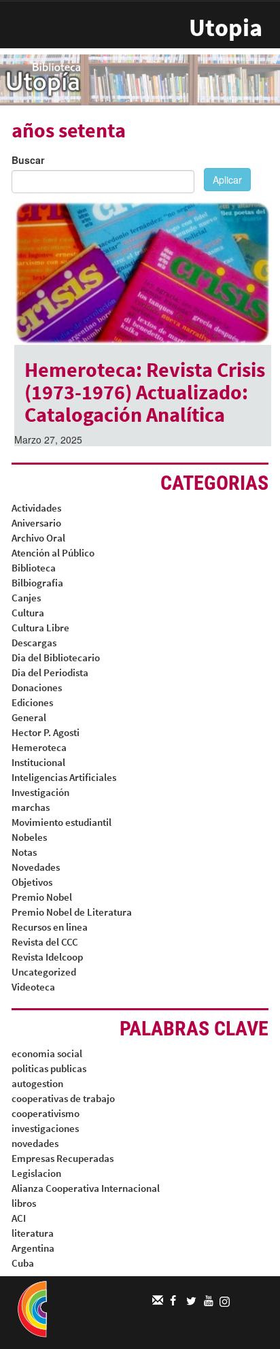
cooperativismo (46, 1113)
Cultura (28, 612)
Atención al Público (53, 552)
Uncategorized (44, 971)
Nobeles (29, 837)
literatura (33, 1233)
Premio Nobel (42, 896)
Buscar (28, 160)
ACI (19, 1218)
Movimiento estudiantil (61, 822)
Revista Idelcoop (47, 956)
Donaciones (37, 687)
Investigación (40, 792)
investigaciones (45, 1128)
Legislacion (36, 1173)
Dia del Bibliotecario (56, 657)
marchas (31, 807)
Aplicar (227, 179)
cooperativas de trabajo (63, 1098)
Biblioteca (34, 567)
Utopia (225, 27)
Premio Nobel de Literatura (72, 911)
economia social (47, 1053)
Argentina (33, 1248)
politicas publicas (49, 1068)
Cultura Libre (40, 627)
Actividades (36, 507)
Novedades (36, 867)
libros (24, 1203)
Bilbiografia (37, 582)
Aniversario (36, 522)
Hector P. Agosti (46, 732)
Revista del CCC (45, 941)
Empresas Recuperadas (62, 1158)
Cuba (23, 1262)
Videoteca (33, 986)
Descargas (34, 642)
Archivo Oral (38, 537)
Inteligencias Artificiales (64, 777)
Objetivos (32, 882)
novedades (35, 1143)
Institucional (38, 762)
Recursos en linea (50, 926)
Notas (24, 852)
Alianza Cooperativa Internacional (86, 1188)
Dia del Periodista (50, 672)
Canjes (26, 597)
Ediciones (32, 702)
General (29, 717)
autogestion (37, 1083)
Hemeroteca (39, 747)
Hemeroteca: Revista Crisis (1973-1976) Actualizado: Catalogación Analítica (144, 391)
